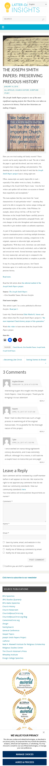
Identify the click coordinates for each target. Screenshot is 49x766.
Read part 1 (14, 309)
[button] (44, 732)
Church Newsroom (10, 610)
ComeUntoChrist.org (11, 620)
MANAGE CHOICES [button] (24, 754)
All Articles (9, 90)
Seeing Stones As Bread (36, 361)
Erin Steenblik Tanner (29, 347)
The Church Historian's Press (15, 651)
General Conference (11, 630)
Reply (42, 401)
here (24, 489)
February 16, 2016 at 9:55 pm (25, 384)
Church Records (17, 347)
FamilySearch (8, 627)
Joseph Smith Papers (9, 351)
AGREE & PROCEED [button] (24, 762)
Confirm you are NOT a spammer (19, 566)
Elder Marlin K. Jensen (32, 314)
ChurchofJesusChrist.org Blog (15, 617)
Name (6, 524)
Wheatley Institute (10, 654)
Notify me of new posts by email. (19, 553)
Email (6, 533)
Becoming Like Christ (12, 359)
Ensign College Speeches (13, 658)
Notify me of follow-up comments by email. (24, 549)
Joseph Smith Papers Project (14, 637)
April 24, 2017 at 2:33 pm (23, 442)
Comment (8, 501)
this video (11, 326)
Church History (22, 90)
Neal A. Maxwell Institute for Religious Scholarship (24, 644)
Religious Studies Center (13, 647)
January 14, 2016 (11, 86)
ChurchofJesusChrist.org (13, 613)
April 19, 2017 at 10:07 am (23, 412)
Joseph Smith (41, 347)
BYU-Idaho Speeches (11, 603)
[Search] (43, 19)
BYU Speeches (8, 596)
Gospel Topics (8, 634)
